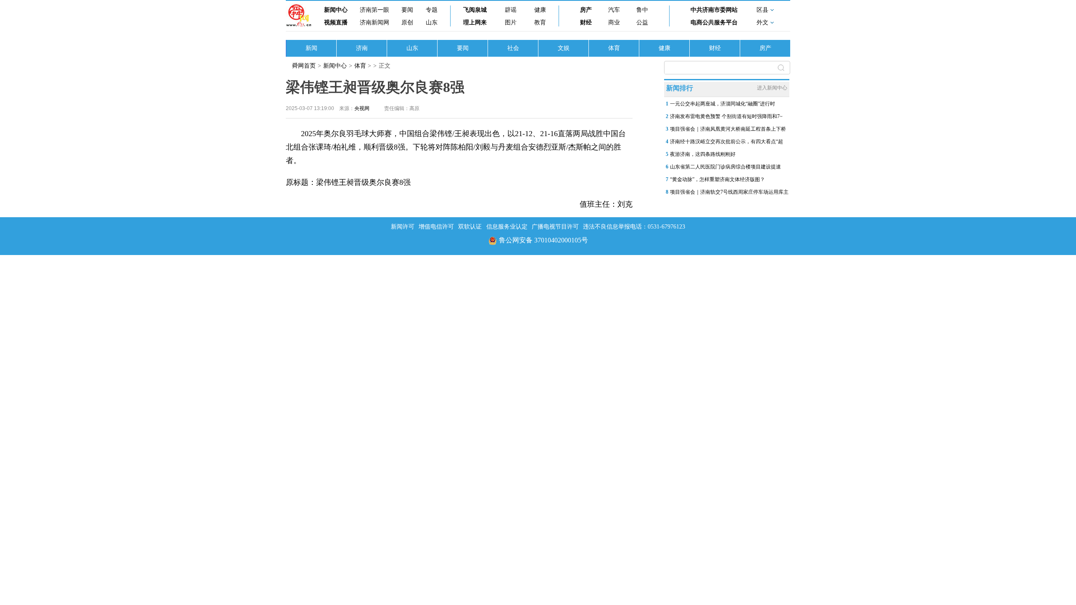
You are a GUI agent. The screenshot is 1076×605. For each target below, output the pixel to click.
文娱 (564, 48)
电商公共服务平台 (714, 22)
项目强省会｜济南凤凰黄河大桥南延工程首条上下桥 (728, 129)
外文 (762, 22)
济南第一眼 (374, 10)
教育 (540, 22)
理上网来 (475, 22)
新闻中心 (336, 10)
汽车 (614, 10)
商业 (614, 22)
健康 (540, 10)
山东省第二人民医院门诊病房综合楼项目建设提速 (725, 167)
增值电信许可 (436, 227)
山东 (432, 22)
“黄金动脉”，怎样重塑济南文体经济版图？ (717, 179)
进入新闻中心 (772, 88)
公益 (642, 22)
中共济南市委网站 (714, 10)
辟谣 (511, 10)
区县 (762, 10)
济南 (362, 48)
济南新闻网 (374, 22)
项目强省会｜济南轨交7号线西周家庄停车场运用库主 (729, 192)
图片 (511, 22)
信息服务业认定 (506, 227)
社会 (513, 48)
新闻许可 (402, 227)
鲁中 (642, 10)
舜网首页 (304, 66)
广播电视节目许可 (555, 227)
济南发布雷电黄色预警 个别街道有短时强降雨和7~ (726, 116)
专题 (432, 10)
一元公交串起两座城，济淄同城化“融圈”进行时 (722, 104)
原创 (407, 22)
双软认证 (470, 227)
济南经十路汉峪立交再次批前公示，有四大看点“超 (726, 142)
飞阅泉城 (475, 10)
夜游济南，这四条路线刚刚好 (703, 154)
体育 (614, 48)
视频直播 (336, 22)
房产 (586, 10)
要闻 (407, 10)
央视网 (361, 108)
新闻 (311, 48)
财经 (586, 22)
